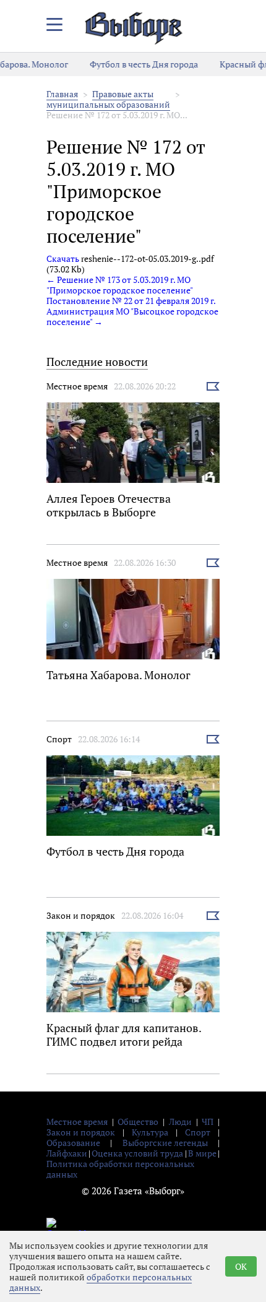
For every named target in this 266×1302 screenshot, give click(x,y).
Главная (62, 94)
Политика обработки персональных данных (120, 1169)
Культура (150, 1132)
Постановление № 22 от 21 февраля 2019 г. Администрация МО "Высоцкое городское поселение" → (132, 311)
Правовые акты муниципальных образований (108, 99)
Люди (180, 1121)
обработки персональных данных (100, 1282)
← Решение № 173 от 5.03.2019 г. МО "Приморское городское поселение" (119, 285)
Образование (73, 1142)
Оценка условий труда (137, 1153)
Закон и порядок (80, 915)
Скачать (62, 258)
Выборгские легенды (165, 1142)
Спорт (59, 739)
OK (241, 1266)
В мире (202, 1153)
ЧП (207, 1121)
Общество (138, 1121)
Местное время (77, 386)
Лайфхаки (66, 1153)
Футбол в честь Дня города (137, 64)
